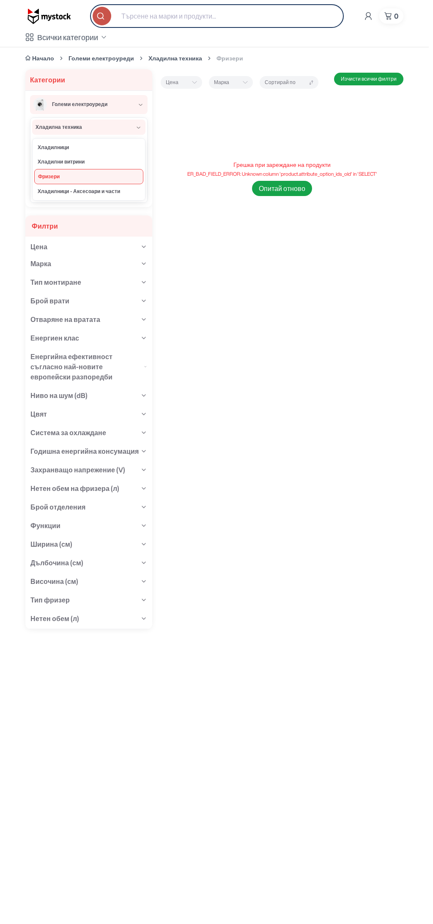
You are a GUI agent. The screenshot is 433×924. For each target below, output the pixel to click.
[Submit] (103, 16)
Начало (43, 58)
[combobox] (217, 16)
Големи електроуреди (101, 58)
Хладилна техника (175, 58)
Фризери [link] (229, 58)
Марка (221, 82)
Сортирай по (280, 82)
